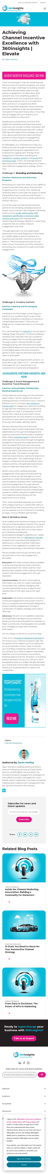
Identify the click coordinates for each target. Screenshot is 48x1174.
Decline (24, 1165)
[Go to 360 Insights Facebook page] (24, 1063)
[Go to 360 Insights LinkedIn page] (20, 1063)
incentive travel (9, 161)
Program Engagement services (28, 638)
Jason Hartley (11, 59)
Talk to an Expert (24, 1038)
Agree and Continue (24, 1159)
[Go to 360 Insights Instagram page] (28, 1063)
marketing (7, 158)
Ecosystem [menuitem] (6, 1104)
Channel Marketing (13, 743)
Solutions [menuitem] (6, 1096)
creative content (20, 158)
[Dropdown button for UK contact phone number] (36, 2)
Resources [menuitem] (6, 1111)
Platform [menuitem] (5, 1089)
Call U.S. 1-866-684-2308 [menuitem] (26, 2)
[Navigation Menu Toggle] (45, 8)
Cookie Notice (17, 1122)
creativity (26, 331)
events (35, 158)
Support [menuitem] (43, 2)
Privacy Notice (31, 1122)
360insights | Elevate (33, 538)
